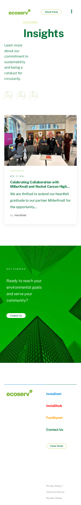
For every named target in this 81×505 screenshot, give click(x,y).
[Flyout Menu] (71, 11)
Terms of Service (55, 491)
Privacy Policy (53, 485)
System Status (54, 498)
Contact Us (54, 429)
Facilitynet (54, 417)
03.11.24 (17, 176)
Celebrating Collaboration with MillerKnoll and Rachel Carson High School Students (38, 186)
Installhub (54, 406)
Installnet (20, 215)
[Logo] (16, 12)
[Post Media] (40, 140)
